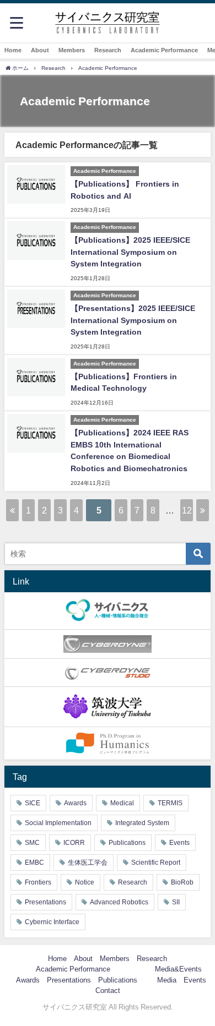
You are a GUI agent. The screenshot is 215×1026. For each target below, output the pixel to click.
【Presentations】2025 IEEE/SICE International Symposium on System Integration (133, 320)
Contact (107, 990)
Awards (75, 803)
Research (107, 50)
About (40, 50)
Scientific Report (155, 862)
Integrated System (142, 823)
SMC (32, 842)
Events (179, 842)
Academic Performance (164, 50)
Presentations (45, 902)
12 (187, 510)
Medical (122, 803)
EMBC (34, 862)
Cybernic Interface (52, 922)
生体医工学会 (88, 862)
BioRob (182, 882)
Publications (127, 842)
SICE (32, 803)
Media (166, 980)
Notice (84, 882)
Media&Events (178, 969)
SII (176, 902)
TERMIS (170, 803)
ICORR (74, 842)
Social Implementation (58, 823)
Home (13, 50)
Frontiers (38, 882)
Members (71, 50)
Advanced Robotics (119, 902)
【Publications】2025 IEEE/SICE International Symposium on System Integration (130, 252)
